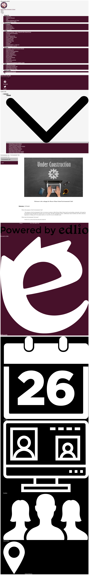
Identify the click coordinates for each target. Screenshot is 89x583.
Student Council (9, 39)
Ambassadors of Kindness (12, 33)
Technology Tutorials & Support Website (15, 48)
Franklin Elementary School (15, 145)
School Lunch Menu (10, 52)
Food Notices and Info (11, 60)
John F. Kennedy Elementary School (17, 146)
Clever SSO (8, 58)
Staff (7, 19)
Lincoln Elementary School (15, 147)
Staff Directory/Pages (11, 65)
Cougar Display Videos (11, 21)
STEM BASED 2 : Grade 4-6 (12, 44)
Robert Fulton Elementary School (16, 152)
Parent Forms (9, 61)
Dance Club (8, 42)
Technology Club (10, 41)
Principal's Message (10, 18)
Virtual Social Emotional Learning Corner (15, 62)
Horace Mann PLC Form (11, 69)
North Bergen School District (15, 143)
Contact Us (8, 16)
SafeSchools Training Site (11, 66)
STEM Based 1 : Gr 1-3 (11, 46)
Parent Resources (10, 50)
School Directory (28, 573)
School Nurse (9, 25)
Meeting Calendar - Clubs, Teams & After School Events (18, 32)
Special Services (9, 27)
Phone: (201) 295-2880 (6, 75)
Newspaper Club (10, 38)
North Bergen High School (15, 150)
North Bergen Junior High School (16, 151)
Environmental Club (10, 36)
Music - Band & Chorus (11, 37)
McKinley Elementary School (15, 148)
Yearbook (8, 43)
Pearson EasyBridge (10, 57)
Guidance (8, 24)
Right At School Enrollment (12, 51)
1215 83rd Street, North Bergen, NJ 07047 (10, 223)
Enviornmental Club (5, 155)
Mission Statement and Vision (12, 20)
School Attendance (10, 28)
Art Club (8, 34)
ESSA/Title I (9, 29)
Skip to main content (5, 1)
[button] (6, 15)
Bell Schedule (9, 56)
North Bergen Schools (11, 71)
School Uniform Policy (11, 55)
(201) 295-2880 (26, 223)
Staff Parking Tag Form (11, 67)
